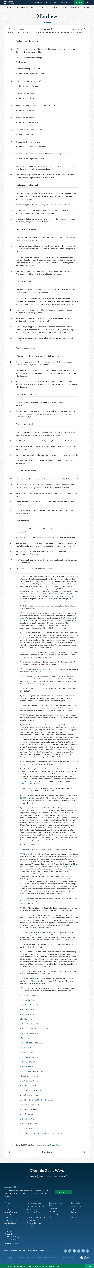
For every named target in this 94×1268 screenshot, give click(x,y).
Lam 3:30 (29, 1114)
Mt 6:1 (43, 599)
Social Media (75, 1217)
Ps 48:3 (31, 1100)
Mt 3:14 (36, 672)
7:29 (26, 576)
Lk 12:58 (55, 798)
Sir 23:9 (37, 1100)
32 (28, 784)
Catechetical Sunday (11, 1237)
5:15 (23, 1043)
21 (74, 32)
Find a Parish (54, 2)
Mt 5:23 (23, 798)
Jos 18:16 (25, 830)
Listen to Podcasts (46, 1176)
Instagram (83, 1251)
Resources (74, 1209)
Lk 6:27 (31, 1124)
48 (21, 599)
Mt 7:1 (71, 599)
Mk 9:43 (37, 1081)
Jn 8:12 (28, 1038)
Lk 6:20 (32, 584)
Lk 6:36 (41, 991)
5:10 (23, 688)
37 (33, 784)
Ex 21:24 (29, 1105)
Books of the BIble (33, 1209)
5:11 (23, 1024)
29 (26, 891)
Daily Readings (40, 2)
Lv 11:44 (29, 1133)
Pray (50, 1217)
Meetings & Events (55, 1214)
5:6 (23, 669)
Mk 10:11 (71, 864)
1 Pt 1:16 (53, 1133)
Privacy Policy (55, 1145)
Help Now (78, 2)
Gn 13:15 (28, 1005)
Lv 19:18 (34, 952)
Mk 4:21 (29, 1043)
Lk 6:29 (31, 1109)
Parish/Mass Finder (77, 1206)
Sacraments (31, 1220)
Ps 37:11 (30, 662)
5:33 (23, 898)
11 (44, 32)
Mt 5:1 (28, 730)
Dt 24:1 (34, 854)
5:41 (23, 944)
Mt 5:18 (43, 737)
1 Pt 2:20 (29, 1019)
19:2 (34, 1133)
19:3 (27, 1086)
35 (40, 1033)
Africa (6, 1209)
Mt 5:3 (63, 594)
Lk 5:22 (57, 620)
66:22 (66, 749)
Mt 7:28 (32, 608)
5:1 (23, 576)
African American (10, 1212)
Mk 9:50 (29, 1033)
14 (53, 32)
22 (77, 32)
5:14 (23, 1038)
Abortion (7, 1206)
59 (60, 798)
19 (68, 32)
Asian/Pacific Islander (12, 1220)
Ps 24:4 (29, 676)
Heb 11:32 (39, 1029)
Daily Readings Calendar (47, 2)
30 (26, 849)
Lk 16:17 (59, 730)
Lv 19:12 (29, 901)
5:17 (23, 725)
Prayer (29, 1215)
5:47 (23, 978)
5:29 (23, 849)
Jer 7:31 (73, 827)
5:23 (23, 1067)
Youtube (74, 1251)
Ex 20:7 (74, 898)
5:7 (23, 1010)
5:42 (23, 1119)
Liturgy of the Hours (34, 1223)
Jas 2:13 (33, 1010)
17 (62, 32)
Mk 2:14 (50, 974)
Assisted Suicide (10, 1223)
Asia (6, 1217)
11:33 (41, 1043)
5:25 (23, 1071)
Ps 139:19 (72, 957)
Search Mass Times (33, 1212)
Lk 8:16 (35, 1043)
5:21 (23, 769)
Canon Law (8, 1231)
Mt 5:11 (47, 620)
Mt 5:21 (55, 757)
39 (38, 784)
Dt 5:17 (37, 788)
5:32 (23, 1090)
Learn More (63, 1192)
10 (41, 32)
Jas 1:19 (29, 1062)
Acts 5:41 (34, 1024)
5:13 (23, 705)
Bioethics (7, 1228)
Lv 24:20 (34, 932)
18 (65, 32)
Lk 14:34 (35, 1033)
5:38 (23, 932)
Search (87, 2)
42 (26, 932)
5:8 (23, 676)
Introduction (14, 32)
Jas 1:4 (46, 1133)
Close (89, 1266)
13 (50, 32)
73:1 (34, 1014)
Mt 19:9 (38, 861)
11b (38, 866)
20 (71, 32)
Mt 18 (52, 730)
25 (8, 35)
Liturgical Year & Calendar (36, 1217)
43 (33, 781)
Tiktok (87, 1251)
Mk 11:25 (29, 1067)
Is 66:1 (43, 1100)
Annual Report (9, 1215)
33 (75, 596)
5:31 (23, 854)
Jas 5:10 (49, 1029)
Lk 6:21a (41, 620)
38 (36, 784)
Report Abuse (65, 2)
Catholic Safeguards (11, 1239)
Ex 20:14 (32, 845)
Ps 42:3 (60, 679)
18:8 (30, 1081)
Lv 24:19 (36, 1105)
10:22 (28, 1024)
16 (59, 32)
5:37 (23, 915)
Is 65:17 (60, 749)
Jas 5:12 (50, 1100)
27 (14, 35)
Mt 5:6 (33, 620)
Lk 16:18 (23, 866)
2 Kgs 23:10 (65, 827)
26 (11, 35)
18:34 (31, 1071)
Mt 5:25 (45, 798)
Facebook (70, 1251)
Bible (6, 1226)
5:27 (23, 845)
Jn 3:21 (28, 1048)
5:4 (23, 652)
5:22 (23, 796)
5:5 (23, 662)
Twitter (65, 1251)
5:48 (23, 988)
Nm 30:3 (36, 1095)
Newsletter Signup (77, 1215)
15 (56, 32)
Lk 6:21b (27, 620)
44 (36, 781)
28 (17, 35)
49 (37, 584)
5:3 (23, 613)
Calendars (74, 1212)
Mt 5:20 (32, 981)
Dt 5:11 (23, 901)
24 (83, 32)
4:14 (38, 1019)
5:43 (23, 952)
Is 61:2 (29, 652)
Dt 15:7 (29, 1119)
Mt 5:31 (23, 784)
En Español (47, 22)
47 (42, 1081)
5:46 (23, 971)
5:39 (23, 1109)
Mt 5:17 (60, 596)
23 (80, 32)
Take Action (53, 1209)
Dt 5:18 (38, 845)
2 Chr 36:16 (30, 1029)
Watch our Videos (60, 1176)
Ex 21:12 (53, 791)
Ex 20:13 (31, 788)
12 (47, 32)
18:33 (27, 1010)
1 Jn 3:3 (59, 1133)
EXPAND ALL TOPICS (11, 1243)
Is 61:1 (72, 635)
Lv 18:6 (23, 881)
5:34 (23, 908)
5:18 (24, 1052)
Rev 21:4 (36, 1000)
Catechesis (8, 1234)
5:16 (23, 1048)
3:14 (34, 1019)
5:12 (23, 696)
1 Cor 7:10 (32, 866)
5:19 (23, 762)
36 (26, 908)
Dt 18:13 (40, 1133)
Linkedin (78, 1251)
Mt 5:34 (44, 920)
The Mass (30, 1226)
